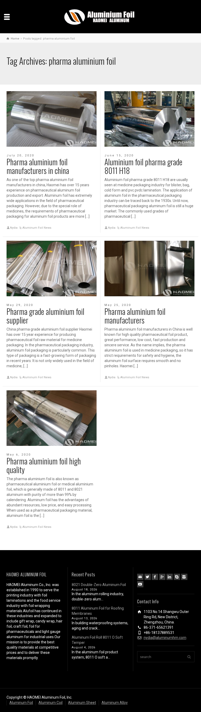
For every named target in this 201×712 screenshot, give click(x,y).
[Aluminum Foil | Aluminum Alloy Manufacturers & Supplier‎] (100, 16)
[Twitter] (147, 577)
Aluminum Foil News (37, 227)
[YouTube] (140, 584)
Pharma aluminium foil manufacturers (134, 315)
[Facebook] (155, 577)
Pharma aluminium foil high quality (44, 465)
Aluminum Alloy (115, 702)
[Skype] (177, 577)
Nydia (14, 227)
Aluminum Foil (21, 702)
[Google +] (162, 577)
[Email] (140, 577)
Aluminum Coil (50, 702)
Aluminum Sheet (82, 702)
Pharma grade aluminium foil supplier (45, 315)
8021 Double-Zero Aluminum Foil (99, 585)
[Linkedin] (169, 577)
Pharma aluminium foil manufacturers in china (38, 166)
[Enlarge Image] (52, 119)
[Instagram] (184, 577)
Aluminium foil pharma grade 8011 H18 (143, 166)
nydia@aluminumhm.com (165, 638)
